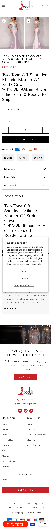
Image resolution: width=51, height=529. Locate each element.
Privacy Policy (36, 264)
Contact (25, 377)
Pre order (6, 445)
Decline (24, 278)
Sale (3, 450)
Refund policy (22, 507)
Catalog (5, 434)
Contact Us (31, 429)
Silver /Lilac (14, 109)
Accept (24, 271)
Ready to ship (7, 440)
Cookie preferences (34, 512)
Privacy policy (17, 512)
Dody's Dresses (23, 503)
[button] (3, 5)
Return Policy (31, 440)
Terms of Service (33, 445)
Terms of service (37, 507)
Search (29, 424)
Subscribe (25, 489)
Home (4, 424)
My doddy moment (9, 461)
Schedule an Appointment (36, 434)
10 (9, 121)
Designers (6, 429)
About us (5, 456)
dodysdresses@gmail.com (27, 403)
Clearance (5, 466)
